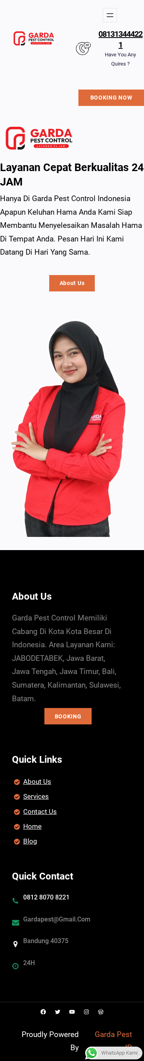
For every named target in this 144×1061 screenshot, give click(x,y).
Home (32, 826)
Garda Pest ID (113, 1041)
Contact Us (40, 812)
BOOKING (68, 716)
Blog (30, 841)
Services (36, 796)
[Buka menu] (110, 15)
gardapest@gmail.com (56, 919)
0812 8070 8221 (46, 897)
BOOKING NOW (111, 97)
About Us (72, 283)
